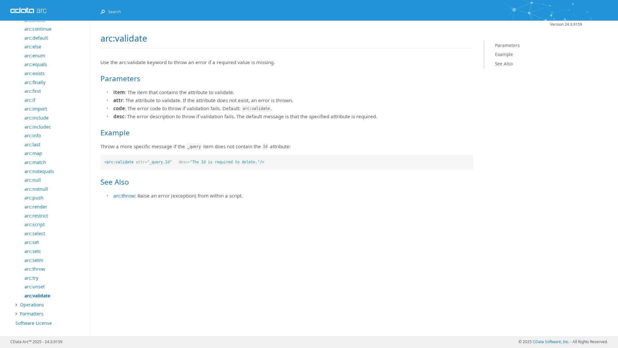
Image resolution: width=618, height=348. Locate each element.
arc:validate (37, 296)
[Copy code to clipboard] (468, 159)
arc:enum (34, 56)
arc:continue (38, 29)
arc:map (33, 153)
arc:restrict (36, 216)
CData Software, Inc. (551, 341)
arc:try (31, 278)
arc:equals (35, 64)
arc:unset (34, 287)
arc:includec (37, 127)
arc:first (32, 91)
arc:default (36, 38)
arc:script (34, 224)
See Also (504, 64)
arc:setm (33, 260)
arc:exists (34, 73)
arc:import (35, 109)
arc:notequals (39, 171)
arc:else (32, 47)
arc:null (32, 180)
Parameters (507, 45)
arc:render (35, 207)
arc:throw (34, 269)
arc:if (29, 100)
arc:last (32, 144)
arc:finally (34, 82)
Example (504, 54)
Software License (33, 323)
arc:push (33, 198)
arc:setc (32, 251)
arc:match (35, 162)
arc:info (32, 135)
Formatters (31, 314)
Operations (32, 305)
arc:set (31, 242)
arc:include (36, 118)
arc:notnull (36, 189)
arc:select (34, 233)
